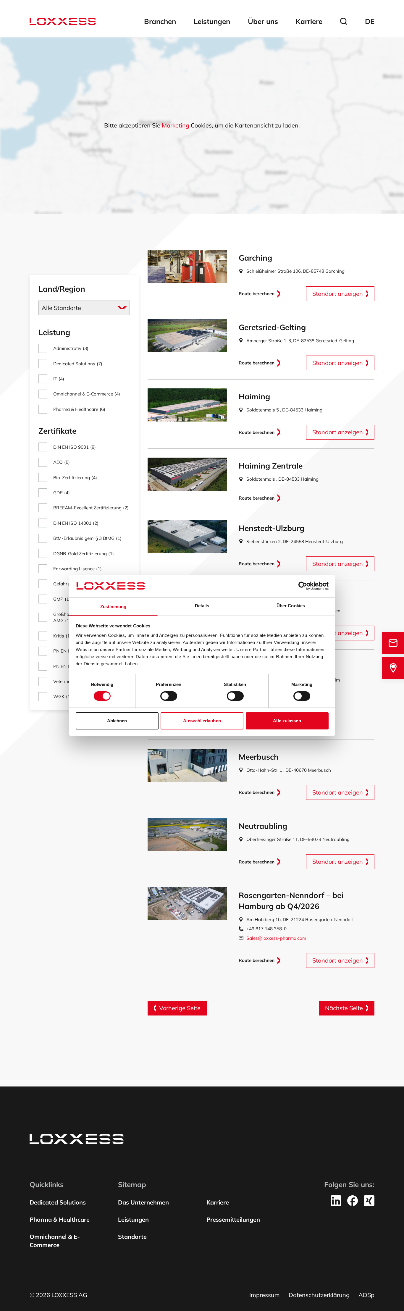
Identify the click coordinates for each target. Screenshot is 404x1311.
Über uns (263, 21)
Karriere (309, 21)
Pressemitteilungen (233, 1219)
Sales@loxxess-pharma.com (276, 938)
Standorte (132, 1236)
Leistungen (212, 21)
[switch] (168, 696)
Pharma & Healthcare (60, 1219)
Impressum (264, 1295)
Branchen (160, 21)
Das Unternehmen (143, 1202)
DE (369, 21)
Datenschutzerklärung (319, 1295)
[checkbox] (84, 348)
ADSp (366, 1295)
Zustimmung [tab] (113, 606)
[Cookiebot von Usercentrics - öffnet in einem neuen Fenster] (303, 586)
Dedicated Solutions (58, 1202)
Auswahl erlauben (202, 720)
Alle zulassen (287, 720)
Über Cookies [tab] (291, 605)
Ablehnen (117, 720)
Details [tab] (202, 605)
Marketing (175, 125)
